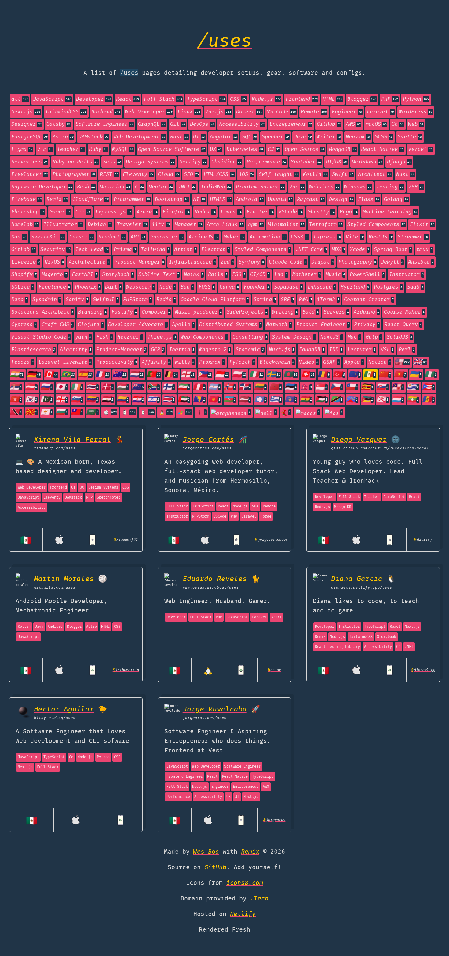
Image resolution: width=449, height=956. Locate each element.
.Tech (259, 898)
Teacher (70, 149)
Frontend (302, 99)
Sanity (77, 300)
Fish (104, 337)
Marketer (306, 275)
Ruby (98, 149)
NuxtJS (331, 337)
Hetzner (130, 337)
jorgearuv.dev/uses (205, 718)
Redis (166, 300)
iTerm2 (328, 300)
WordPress (415, 112)
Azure (147, 212)
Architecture (89, 262)
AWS (353, 124)
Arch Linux (225, 224)
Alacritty (75, 350)
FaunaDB (311, 350)
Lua (280, 275)
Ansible (420, 262)
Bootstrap (171, 199)
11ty (161, 224)
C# (274, 149)
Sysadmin (46, 300)
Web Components (204, 337)
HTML (332, 99)
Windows (357, 187)
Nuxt (405, 174)
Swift (342, 174)
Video (308, 362)
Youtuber (306, 162)
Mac (354, 337)
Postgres (388, 287)
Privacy (366, 325)
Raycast (310, 199)
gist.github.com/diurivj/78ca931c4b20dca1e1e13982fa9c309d (382, 448)
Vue (296, 187)
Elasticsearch (33, 350)
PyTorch (242, 362)
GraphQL (151, 124)
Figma (21, 149)
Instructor (406, 275)
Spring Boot (392, 249)
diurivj (423, 540)
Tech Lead (92, 249)
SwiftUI (105, 300)
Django (399, 162)
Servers (336, 312)
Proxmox (211, 362)
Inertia (181, 350)
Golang (396, 199)
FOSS (207, 287)
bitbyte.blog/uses (54, 718)
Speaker (275, 137)
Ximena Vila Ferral (72, 439)
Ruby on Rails (75, 162)
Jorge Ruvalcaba (215, 709)
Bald (310, 312)
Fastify (124, 312)
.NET (187, 187)
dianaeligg (423, 670)
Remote (314, 112)
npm (255, 224)
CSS (238, 99)
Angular (223, 137)
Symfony (251, 262)
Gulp (374, 337)
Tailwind (155, 249)
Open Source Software (171, 149)
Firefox (176, 212)
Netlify (192, 162)
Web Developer (149, 112)
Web (415, 124)
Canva (229, 287)
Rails (217, 275)
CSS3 (300, 237)
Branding (92, 312)
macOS (376, 124)
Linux (188, 112)
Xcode (359, 249)
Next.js (25, 112)
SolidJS (399, 337)
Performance (266, 162)
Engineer (347, 112)
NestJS (381, 237)
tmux (424, 249)
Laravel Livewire (64, 362)
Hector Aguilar (64, 709)
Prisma (125, 249)
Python (416, 99)
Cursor (81, 237)
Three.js (162, 337)
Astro (63, 137)
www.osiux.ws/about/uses (211, 588)
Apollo (183, 325)
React (127, 99)
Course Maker (404, 312)
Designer (26, 124)
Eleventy (138, 174)
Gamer (60, 212)
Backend (105, 112)
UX (216, 149)
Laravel (380, 112)
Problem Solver (260, 187)
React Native (382, 149)
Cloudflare (90, 199)
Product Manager (139, 262)
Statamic (249, 350)
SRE (287, 300)
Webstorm (140, 287)
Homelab (24, 224)
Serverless (29, 162)
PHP (389, 99)
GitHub (329, 124)
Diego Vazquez (359, 439)
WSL (387, 350)
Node (167, 287)
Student (112, 237)
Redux (205, 212)
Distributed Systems (230, 325)
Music (335, 275)
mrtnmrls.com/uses (54, 588)
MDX (338, 249)
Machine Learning (390, 212)
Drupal (322, 262)
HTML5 (220, 199)
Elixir (422, 224)
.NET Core (311, 249)
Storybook (117, 275)
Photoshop (28, 212)
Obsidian (226, 162)
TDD (335, 350)
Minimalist (286, 224)
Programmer (132, 199)
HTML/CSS (219, 174)
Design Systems (150, 162)
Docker (249, 112)
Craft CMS (57, 325)
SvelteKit (47, 237)
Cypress (24, 325)
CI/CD (259, 275)
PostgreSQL (29, 137)
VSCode (291, 212)
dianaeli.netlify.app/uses (361, 588)
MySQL (122, 149)
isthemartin (126, 670)
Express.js (113, 212)
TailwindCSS (65, 112)
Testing (389, 187)
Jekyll (392, 262)
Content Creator (369, 300)
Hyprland (355, 287)
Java (303, 137)
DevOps (202, 124)
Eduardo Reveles (215, 579)
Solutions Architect (42, 312)
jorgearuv (274, 820)
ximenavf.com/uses (54, 448)
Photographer (74, 174)
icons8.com (244, 883)
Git (177, 124)
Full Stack (163, 99)
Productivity (116, 362)
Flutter (260, 212)
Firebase (26, 199)
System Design (294, 337)
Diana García (356, 579)
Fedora (22, 362)
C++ (82, 212)
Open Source (304, 149)
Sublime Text (158, 275)
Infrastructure (192, 262)
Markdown (367, 162)
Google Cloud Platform (215, 300)
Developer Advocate (137, 325)
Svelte (410, 137)
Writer (329, 137)
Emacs (231, 212)
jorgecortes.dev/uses (207, 448)
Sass (112, 162)
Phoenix (87, 287)
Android (249, 199)
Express (327, 237)
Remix (57, 199)
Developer (93, 99)
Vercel (420, 149)
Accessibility (242, 124)
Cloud (168, 174)
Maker (234, 237)
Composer (156, 312)
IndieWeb (216, 187)
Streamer (413, 237)
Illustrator (63, 224)
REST (109, 174)
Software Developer (41, 187)
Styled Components (376, 224)
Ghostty (321, 212)
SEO (191, 174)
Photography (357, 262)
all (19, 99)
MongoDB (342, 149)
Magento (54, 275)
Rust (179, 137)
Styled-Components (262, 249)
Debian (100, 224)
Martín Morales (64, 579)
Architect (374, 174)
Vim (44, 149)
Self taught (278, 174)
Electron (215, 249)
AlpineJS (203, 237)
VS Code (281, 112)
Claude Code (287, 262)
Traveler (132, 224)
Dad (18, 237)
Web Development (139, 137)
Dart (113, 287)
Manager (188, 224)
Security (55, 249)
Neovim (358, 137)
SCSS (384, 137)
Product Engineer (322, 325)
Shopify (24, 275)
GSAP (331, 362)
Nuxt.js (281, 350)
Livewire (25, 262)
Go (397, 124)
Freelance (54, 287)
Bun (187, 287)
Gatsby (58, 124)
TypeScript (206, 99)
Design (341, 199)
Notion (379, 362)
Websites (324, 187)
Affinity (156, 362)
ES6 (238, 275)
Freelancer (29, 174)
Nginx (193, 275)
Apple (353, 362)
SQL (249, 137)
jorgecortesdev (271, 540)
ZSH (415, 187)
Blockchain (277, 362)
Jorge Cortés (208, 439)
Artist (185, 249)
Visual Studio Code (40, 337)
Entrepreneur (290, 124)
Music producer (198, 312)
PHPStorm (137, 300)
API (137, 237)
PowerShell (367, 275)
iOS (246, 174)
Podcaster (167, 237)
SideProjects (247, 312)
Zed (227, 262)
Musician (115, 187)
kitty (184, 362)
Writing (285, 312)
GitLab (23, 249)
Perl (407, 350)
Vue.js (218, 112)
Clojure (90, 325)
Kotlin (315, 174)
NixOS (54, 262)
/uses (224, 41)
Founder (256, 287)
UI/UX (336, 162)
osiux (274, 670)
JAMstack (93, 137)
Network (278, 325)
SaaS (415, 287)
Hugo (349, 212)
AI (199, 199)
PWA (305, 300)
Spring (265, 300)
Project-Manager (121, 350)
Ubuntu (280, 199)
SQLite (22, 287)
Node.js (266, 99)
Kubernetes (245, 149)
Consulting (249, 337)
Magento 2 (215, 350)
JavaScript (52, 99)
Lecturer (361, 350)
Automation (268, 237)
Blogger (361, 99)
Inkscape (321, 287)
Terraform (325, 224)
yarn (83, 337)
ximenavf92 (126, 540)
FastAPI (84, 275)
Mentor (161, 187)
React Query (403, 325)
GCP (157, 350)
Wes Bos (206, 852)
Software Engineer (104, 124)
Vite (355, 237)
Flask (368, 199)
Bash (86, 187)
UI (199, 137)
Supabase (288, 287)
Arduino (366, 312)
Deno (19, 300)
